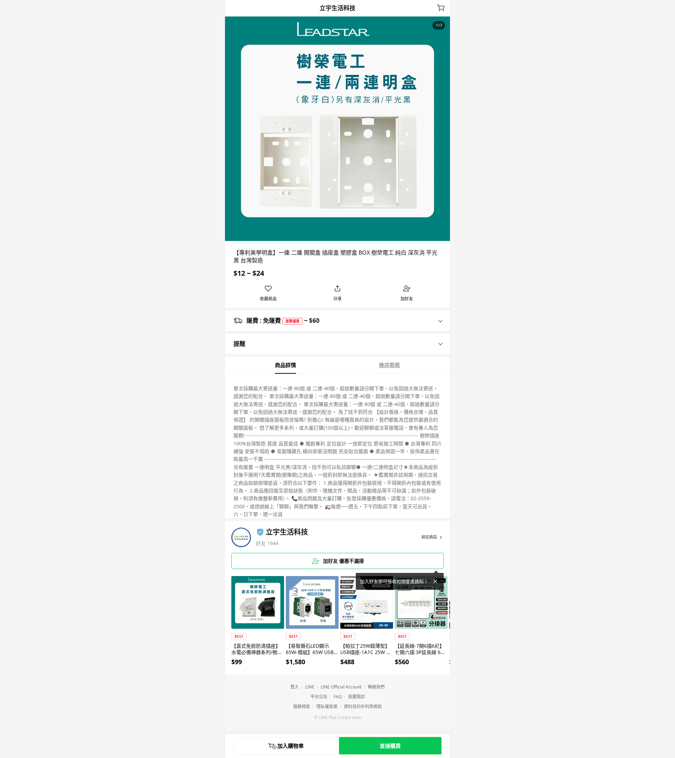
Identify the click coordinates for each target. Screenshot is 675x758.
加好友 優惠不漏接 (343, 560)
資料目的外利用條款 (363, 707)
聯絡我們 (376, 687)
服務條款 (301, 707)
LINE (309, 687)
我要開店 (356, 697)
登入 (294, 687)
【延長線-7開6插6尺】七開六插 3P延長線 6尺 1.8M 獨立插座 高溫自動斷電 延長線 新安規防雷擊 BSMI (421, 649)
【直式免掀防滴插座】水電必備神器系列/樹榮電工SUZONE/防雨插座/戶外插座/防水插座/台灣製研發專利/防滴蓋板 (257, 649)
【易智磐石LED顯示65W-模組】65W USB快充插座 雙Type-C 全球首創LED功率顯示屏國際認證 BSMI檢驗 (312, 649)
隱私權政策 (327, 707)
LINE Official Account (341, 687)
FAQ (338, 697)
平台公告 (318, 697)
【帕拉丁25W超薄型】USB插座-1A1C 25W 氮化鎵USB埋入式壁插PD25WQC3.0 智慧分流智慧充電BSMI (366, 649)
